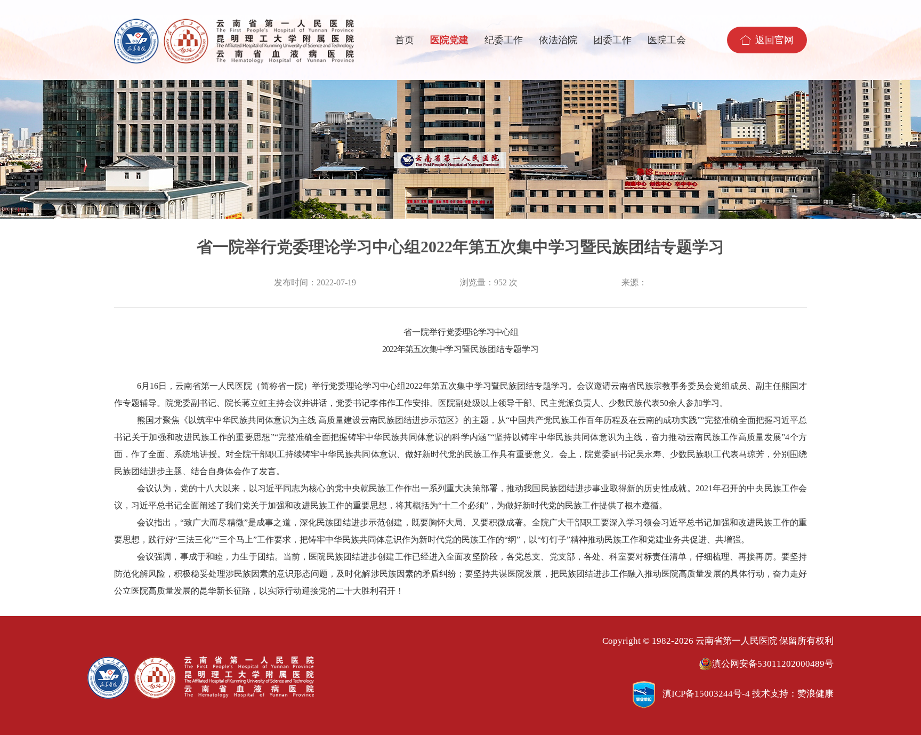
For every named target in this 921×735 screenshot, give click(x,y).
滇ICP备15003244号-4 (706, 694)
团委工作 (612, 40)
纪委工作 (503, 40)
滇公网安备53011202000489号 (773, 664)
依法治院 (558, 40)
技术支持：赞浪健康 (793, 694)
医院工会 (667, 40)
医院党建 (449, 40)
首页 (404, 40)
